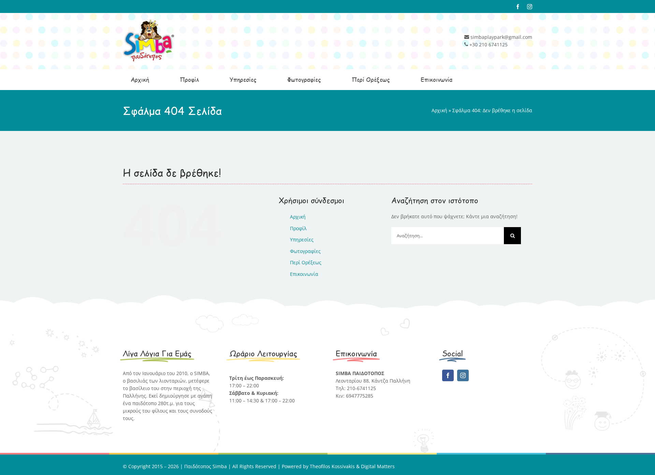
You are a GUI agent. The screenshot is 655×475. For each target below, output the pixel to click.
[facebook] (448, 375)
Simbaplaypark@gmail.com (367, 403)
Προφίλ (298, 228)
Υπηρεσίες (302, 239)
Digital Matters (378, 466)
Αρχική (439, 110)
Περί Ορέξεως (305, 262)
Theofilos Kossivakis (332, 466)
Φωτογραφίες (305, 251)
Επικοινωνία (304, 274)
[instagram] (463, 375)
